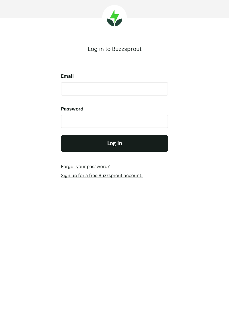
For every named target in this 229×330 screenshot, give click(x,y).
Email (67, 76)
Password (72, 109)
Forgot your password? (85, 166)
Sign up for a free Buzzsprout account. (102, 175)
